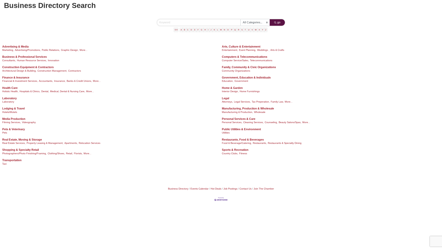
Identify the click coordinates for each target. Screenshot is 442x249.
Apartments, (71, 143)
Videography (29, 122)
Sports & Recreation (235, 149)
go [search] (278, 22)
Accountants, (46, 81)
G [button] (201, 30)
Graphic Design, (70, 50)
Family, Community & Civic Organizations (249, 67)
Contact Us (245, 188)
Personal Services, (232, 122)
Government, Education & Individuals (246, 77)
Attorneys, (227, 101)
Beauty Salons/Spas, (290, 122)
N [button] (224, 30)
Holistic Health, (10, 91)
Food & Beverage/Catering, (237, 143)
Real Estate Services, (14, 143)
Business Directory (178, 188)
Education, (227, 81)
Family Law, (277, 101)
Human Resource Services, (32, 60)
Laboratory (9, 98)
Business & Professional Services (24, 56)
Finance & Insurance (15, 77)
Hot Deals (216, 188)
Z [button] (265, 30)
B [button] (184, 30)
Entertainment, (230, 50)
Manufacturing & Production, (237, 112)
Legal (225, 98)
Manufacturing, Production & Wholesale (248, 108)
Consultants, (9, 60)
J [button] (211, 30)
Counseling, (271, 122)
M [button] (221, 30)
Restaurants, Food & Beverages (243, 139)
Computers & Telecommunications (244, 56)
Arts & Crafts (277, 50)
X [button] (259, 30)
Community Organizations (236, 71)
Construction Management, (52, 71)
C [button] (188, 30)
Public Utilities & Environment (241, 129)
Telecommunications (261, 60)
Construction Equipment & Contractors (28, 67)
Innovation (53, 60)
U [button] (248, 30)
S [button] (242, 30)
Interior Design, (230, 91)
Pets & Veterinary (13, 129)
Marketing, (8, 50)
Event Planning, (247, 50)
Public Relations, (51, 50)
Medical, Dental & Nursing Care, (67, 91)
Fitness (243, 153)
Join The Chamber (264, 188)
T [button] (245, 30)
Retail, (69, 153)
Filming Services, (11, 122)
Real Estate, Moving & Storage (22, 139)
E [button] (194, 30)
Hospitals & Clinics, (30, 91)
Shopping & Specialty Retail (20, 149)
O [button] (228, 30)
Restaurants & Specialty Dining (284, 143)
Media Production (13, 118)
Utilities (226, 132)
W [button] (256, 30)
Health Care (10, 87)
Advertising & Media (15, 46)
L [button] (217, 30)
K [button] (214, 30)
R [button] (238, 30)
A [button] (181, 30)
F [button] (198, 30)
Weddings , (263, 50)
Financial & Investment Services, (20, 81)
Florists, (78, 153)
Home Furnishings (250, 91)
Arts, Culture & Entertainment (241, 46)
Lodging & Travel (13, 108)
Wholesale (259, 112)
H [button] (205, 30)
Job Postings (230, 188)
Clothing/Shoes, (56, 153)
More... (83, 50)
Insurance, (60, 81)
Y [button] (262, 30)
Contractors (74, 71)
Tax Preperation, (261, 101)
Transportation (12, 160)
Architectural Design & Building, (19, 71)
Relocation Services (89, 143)
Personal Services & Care (238, 118)
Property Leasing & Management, (45, 143)
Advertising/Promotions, (28, 50)
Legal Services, (242, 101)
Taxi (4, 164)
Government (241, 81)
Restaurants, (260, 143)
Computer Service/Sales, (235, 60)
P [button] (231, 30)
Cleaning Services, (253, 122)
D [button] (191, 30)
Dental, (45, 91)
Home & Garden (232, 87)
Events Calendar (199, 188)
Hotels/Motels (9, 112)
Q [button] (235, 30)
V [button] (252, 30)
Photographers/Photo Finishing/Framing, (24, 153)
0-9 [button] (176, 30)
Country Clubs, (230, 153)
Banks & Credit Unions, (79, 81)
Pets (4, 132)
